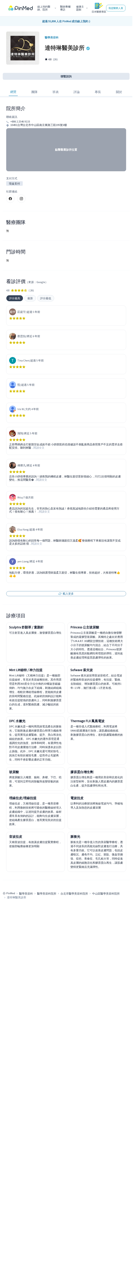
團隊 (34, 92)
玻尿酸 (14, 772)
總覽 (13, 92)
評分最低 (45, 298)
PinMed (10, 893)
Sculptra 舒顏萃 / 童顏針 (26, 627)
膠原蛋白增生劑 (81, 772)
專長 (98, 92)
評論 (77, 92)
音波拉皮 (15, 836)
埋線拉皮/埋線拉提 (23, 798)
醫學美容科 (26, 893)
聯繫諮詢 (66, 76)
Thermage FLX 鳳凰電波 (87, 721)
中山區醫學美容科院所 (106, 893)
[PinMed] (20, 8)
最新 (30, 298)
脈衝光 (75, 836)
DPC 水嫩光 (17, 721)
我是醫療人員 (116, 8)
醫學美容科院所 (46, 893)
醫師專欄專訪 (65, 8)
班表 (56, 92)
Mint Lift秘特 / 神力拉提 (26, 670)
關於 (119, 92)
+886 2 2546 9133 (20, 121)
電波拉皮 (77, 798)
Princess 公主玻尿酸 (84, 627)
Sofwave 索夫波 (81, 670)
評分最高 (14, 298)
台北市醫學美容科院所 (74, 893)
